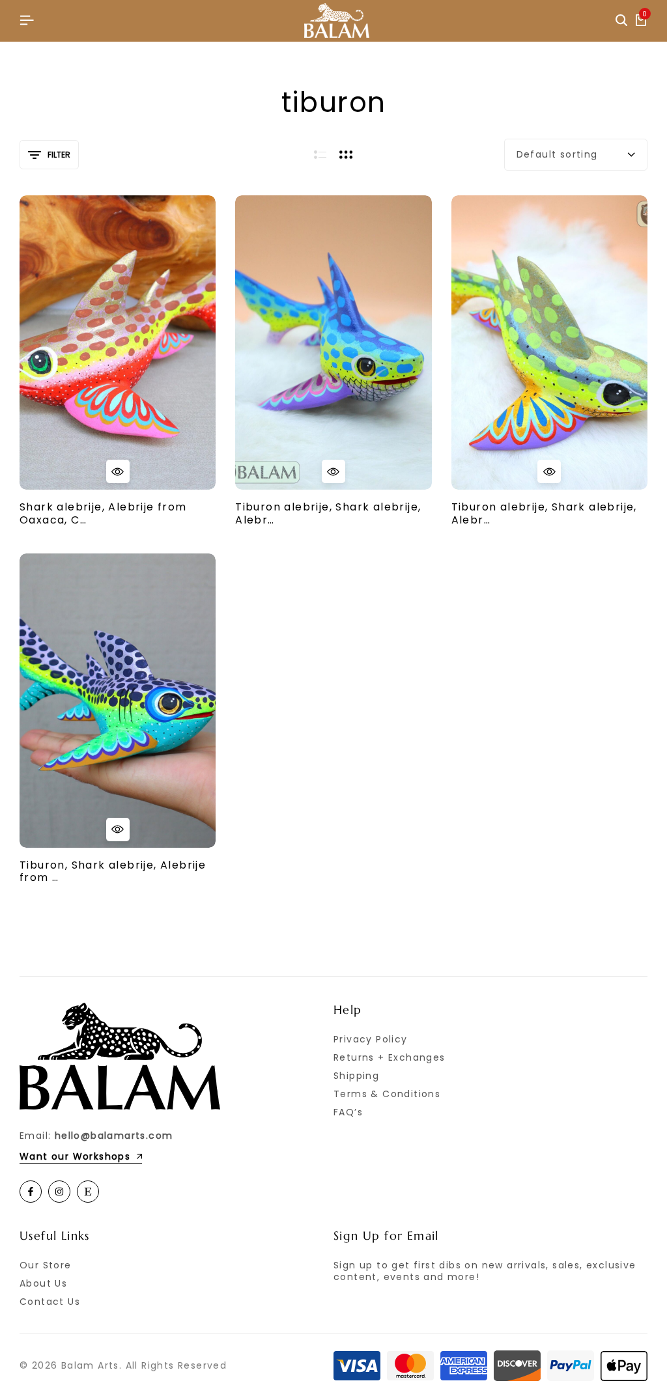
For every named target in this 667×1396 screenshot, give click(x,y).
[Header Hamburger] (27, 20)
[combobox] (575, 155)
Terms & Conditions (387, 1094)
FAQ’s (348, 1112)
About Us (43, 1283)
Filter (59, 154)
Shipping (356, 1076)
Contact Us (50, 1301)
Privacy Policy (371, 1039)
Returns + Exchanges (390, 1057)
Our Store (46, 1265)
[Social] (31, 1191)
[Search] (621, 21)
